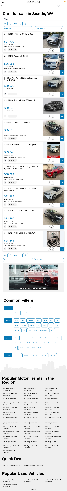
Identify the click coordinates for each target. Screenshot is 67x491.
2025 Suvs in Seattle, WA (9, 389)
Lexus (23, 320)
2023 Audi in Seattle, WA (9, 413)
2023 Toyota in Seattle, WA (31, 408)
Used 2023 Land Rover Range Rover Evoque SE (20, 190)
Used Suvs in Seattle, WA (9, 480)
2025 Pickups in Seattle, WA (10, 437)
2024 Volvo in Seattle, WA (9, 427)
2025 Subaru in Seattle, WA (10, 408)
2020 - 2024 (17, 355)
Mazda (56, 325)
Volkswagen (30, 320)
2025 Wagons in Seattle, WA (31, 437)
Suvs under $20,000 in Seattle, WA (11, 466)
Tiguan (21, 347)
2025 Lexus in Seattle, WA (51, 403)
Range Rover (36, 342)
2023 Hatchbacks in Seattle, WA (11, 422)
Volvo (57, 320)
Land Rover (23, 325)
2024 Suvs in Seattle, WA (30, 389)
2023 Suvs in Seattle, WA (51, 389)
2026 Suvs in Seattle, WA (9, 399)
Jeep (35, 330)
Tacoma (22, 342)
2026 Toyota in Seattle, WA (31, 399)
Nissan (44, 325)
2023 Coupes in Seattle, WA (52, 442)
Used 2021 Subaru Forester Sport (18, 122)
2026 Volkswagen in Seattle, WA (11, 446)
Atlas (27, 347)
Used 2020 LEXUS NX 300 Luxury (19, 211)
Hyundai (32, 325)
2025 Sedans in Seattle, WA (52, 408)
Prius (33, 347)
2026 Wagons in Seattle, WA (31, 446)
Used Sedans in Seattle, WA (31, 480)
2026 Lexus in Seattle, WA (51, 422)
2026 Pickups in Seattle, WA (10, 442)
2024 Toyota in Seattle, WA (10, 394)
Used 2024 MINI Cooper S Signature (20, 233)
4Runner (58, 337)
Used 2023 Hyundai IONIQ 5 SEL (18, 34)
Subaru (38, 320)
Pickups (39, 308)
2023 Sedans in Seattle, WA (10, 418)
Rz (15, 347)
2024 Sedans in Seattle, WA (52, 394)
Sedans (23, 308)
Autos (3, 6)
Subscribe (63, 6)
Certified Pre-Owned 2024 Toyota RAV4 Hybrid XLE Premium (21, 168)
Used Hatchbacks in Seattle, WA (53, 480)
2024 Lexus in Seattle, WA (51, 399)
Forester (50, 342)
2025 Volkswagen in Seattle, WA (11, 403)
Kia (50, 325)
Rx (21, 337)
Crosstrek (34, 337)
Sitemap (33, 489)
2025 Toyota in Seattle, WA (31, 394)
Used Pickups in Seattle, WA (10, 485)
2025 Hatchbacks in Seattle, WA (32, 432)
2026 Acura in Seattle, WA (51, 446)
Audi (51, 320)
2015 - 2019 (34, 355)
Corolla (27, 337)
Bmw (24, 330)
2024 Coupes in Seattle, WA (31, 442)
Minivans (53, 308)
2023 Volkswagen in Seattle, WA (32, 413)
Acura (16, 325)
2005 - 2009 (52, 355)
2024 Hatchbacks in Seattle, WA (11, 432)
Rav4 (16, 337)
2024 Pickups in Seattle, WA (31, 422)
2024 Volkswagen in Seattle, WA (53, 418)
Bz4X (28, 342)
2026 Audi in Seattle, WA (9, 451)
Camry (46, 337)
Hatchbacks (31, 308)
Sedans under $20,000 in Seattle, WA (33, 466)
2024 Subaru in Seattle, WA (52, 413)
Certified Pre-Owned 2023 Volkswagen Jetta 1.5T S (20, 79)
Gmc (38, 325)
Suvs (16, 308)
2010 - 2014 (43, 355)
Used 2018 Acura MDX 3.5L (16, 56)
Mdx (56, 342)
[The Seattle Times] (33, 2)
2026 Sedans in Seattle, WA (52, 427)
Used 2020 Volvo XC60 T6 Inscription (20, 144)
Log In (58, 6)
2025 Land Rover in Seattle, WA (32, 427)
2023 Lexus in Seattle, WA (30, 403)
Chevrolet (17, 330)
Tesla (52, 330)
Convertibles (25, 313)
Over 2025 (26, 355)
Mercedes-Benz (43, 330)
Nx (41, 337)
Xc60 (39, 347)
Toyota (16, 320)
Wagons (17, 313)
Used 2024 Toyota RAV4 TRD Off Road (21, 100)
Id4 (15, 342)
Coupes (46, 308)
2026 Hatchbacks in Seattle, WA (53, 437)
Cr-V (44, 342)
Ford (30, 330)
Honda (45, 320)
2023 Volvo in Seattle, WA (30, 418)
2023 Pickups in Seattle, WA (52, 432)
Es (52, 337)
